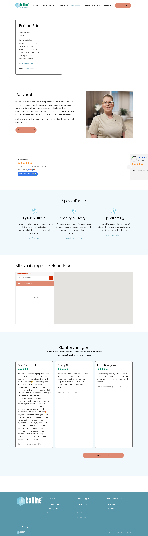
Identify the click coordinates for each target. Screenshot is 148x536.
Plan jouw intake (123, 5)
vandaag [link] (25, 409)
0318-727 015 (27, 63)
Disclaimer (127, 532)
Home (35, 5)
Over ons (105, 5)
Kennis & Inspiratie (91, 5)
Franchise (111, 504)
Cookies (107, 532)
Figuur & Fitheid (53, 504)
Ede (78, 508)
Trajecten (62, 5)
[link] (36, 384)
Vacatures (111, 508)
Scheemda (81, 517)
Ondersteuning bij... (47, 5)
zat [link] (36, 384)
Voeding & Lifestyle (55, 508)
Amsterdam (82, 504)
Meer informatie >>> (34, 238)
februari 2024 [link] (40, 404)
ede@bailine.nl (30, 68)
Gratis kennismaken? (26, 130)
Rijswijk (79, 513)
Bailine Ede (23, 159)
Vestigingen (75, 5)
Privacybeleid (117, 532)
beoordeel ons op (26, 173)
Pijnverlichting (52, 513)
